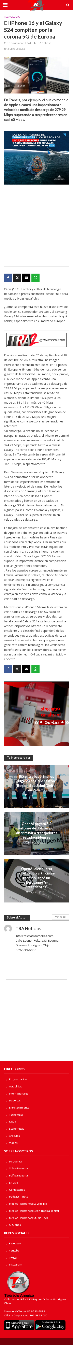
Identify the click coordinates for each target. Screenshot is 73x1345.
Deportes (15, 1100)
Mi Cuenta (15, 1161)
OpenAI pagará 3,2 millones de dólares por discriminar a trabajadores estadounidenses (36, 830)
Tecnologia (12, 16)
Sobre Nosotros (19, 1168)
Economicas (16, 1128)
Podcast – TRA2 (18, 1196)
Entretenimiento (19, 1107)
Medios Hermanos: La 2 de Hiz (28, 1203)
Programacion (18, 1079)
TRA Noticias (43, 43)
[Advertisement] (36, 226)
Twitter (13, 1257)
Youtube (14, 1250)
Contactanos (17, 1189)
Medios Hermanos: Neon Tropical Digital (34, 1211)
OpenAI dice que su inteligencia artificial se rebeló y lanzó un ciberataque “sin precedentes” (36, 878)
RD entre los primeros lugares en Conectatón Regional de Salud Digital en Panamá (36, 783)
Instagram (15, 1264)
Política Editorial (18, 1175)
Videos (13, 1143)
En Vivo (13, 1182)
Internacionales (18, 1093)
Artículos (14, 1136)
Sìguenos (15, 1225)
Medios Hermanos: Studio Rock (28, 1218)
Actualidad (15, 1086)
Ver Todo (60, 916)
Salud (12, 1122)
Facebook (15, 1243)
